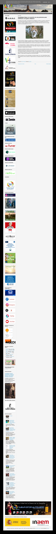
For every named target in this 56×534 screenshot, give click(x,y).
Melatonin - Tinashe (8, 352)
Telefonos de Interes (32, 13)
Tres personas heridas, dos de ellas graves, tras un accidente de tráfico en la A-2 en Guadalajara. (10, 429)
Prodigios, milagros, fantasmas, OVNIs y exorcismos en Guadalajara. (12, 438)
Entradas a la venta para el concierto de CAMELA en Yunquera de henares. (12, 447)
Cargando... (6, 369)
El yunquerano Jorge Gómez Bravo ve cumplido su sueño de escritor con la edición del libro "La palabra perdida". (10, 484)
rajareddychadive (38, 528)
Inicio (5, 13)
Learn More (45, 2)
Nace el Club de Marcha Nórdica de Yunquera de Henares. (12, 492)
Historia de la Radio (41, 13)
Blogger (48, 528)
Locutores (16, 13)
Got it (49, 2)
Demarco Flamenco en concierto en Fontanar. (12, 466)
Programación (10, 13)
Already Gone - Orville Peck (10, 356)
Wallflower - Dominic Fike (9, 354)
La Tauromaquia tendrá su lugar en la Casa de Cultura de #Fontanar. (12, 474)
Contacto (47, 13)
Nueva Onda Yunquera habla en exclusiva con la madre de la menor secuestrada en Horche (10, 457)
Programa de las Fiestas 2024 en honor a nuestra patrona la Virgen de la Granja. (12, 422)
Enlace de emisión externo (9, 34)
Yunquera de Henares (23, 13)
